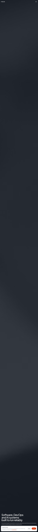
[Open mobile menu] (36, 2)
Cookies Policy (14, 529)
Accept (34, 528)
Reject (29, 528)
